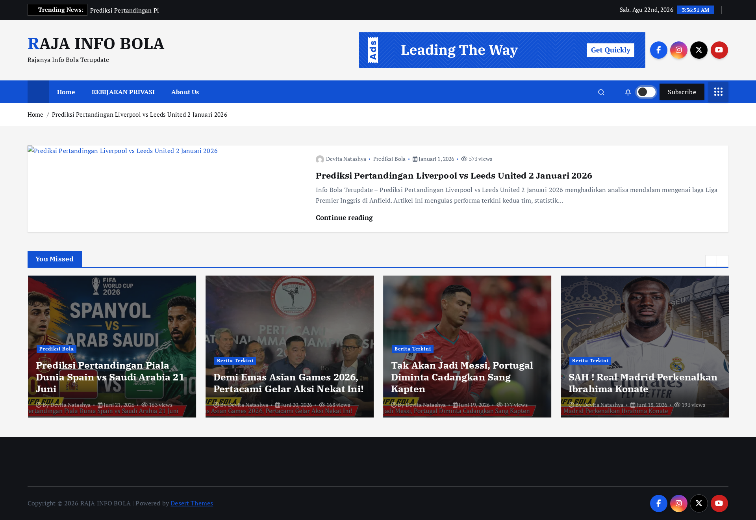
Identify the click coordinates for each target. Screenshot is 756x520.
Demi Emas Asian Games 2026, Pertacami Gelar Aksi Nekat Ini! (288, 383)
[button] (711, 261)
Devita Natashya (346, 158)
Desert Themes (191, 503)
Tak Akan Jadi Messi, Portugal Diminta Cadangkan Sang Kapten (462, 377)
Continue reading (345, 217)
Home (66, 92)
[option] (112, 346)
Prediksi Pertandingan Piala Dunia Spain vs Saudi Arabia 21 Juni (109, 377)
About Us (185, 92)
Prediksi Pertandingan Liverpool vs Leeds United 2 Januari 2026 (139, 114)
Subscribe (682, 92)
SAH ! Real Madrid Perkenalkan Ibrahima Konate (642, 383)
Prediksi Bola (389, 158)
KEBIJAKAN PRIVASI (123, 92)
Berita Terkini (235, 360)
